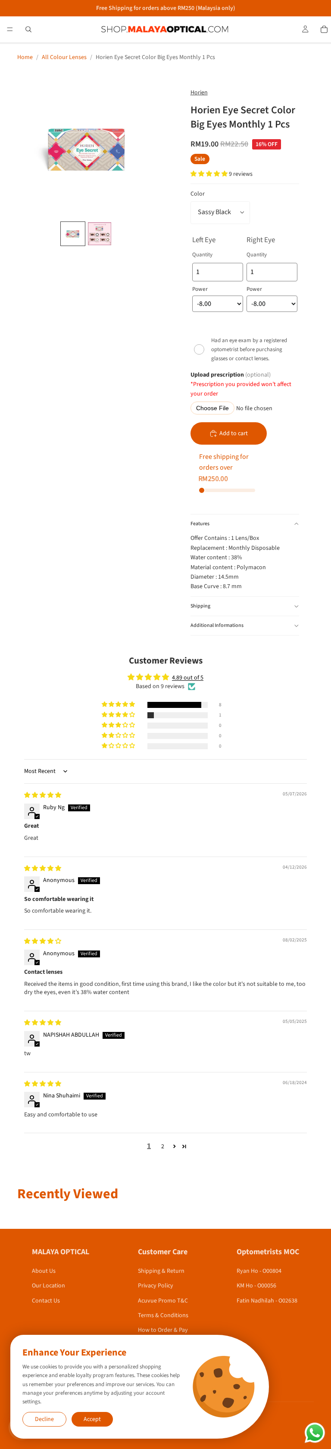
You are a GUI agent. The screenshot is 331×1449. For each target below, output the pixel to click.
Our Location (48, 1285)
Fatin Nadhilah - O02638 (267, 1300)
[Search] (28, 29)
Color (197, 194)
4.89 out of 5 (187, 677)
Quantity (202, 255)
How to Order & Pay (163, 1330)
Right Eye (261, 240)
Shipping (200, 606)
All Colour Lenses (64, 57)
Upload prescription (240, 385)
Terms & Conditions (163, 1315)
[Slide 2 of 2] (99, 234)
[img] (42, 795)
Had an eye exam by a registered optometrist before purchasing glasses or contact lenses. (249, 349)
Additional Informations (217, 625)
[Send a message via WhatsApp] (315, 1433)
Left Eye (203, 240)
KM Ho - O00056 (256, 1285)
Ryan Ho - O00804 (259, 1271)
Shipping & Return (161, 1271)
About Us (44, 1271)
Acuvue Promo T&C (163, 1300)
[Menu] (10, 29)
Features (199, 523)
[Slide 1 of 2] (72, 234)
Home (25, 57)
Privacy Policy (155, 1285)
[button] (209, 174)
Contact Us (46, 1300)
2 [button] (162, 1146)
